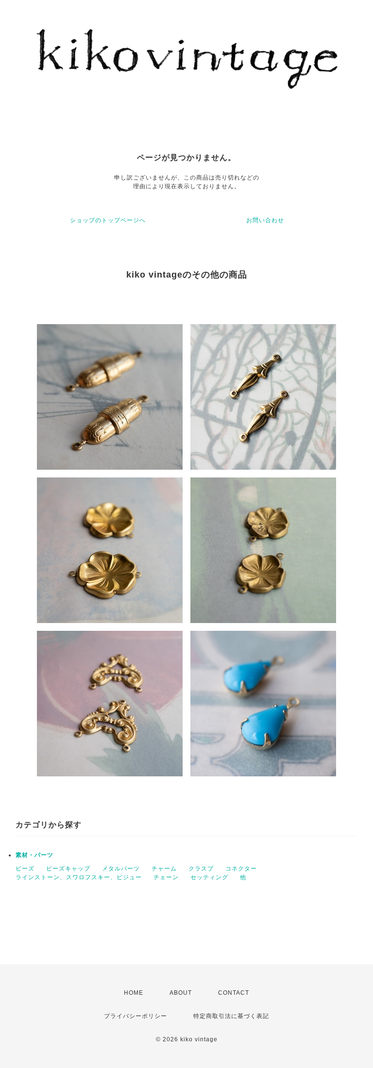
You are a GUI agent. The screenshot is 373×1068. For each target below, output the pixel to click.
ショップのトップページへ (108, 220)
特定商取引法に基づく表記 (231, 1016)
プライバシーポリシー (135, 1016)
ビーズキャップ (68, 868)
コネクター (241, 868)
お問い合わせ (265, 220)
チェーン (166, 877)
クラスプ (201, 868)
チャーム (164, 868)
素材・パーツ (34, 855)
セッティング (209, 877)
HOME (133, 992)
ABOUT (181, 992)
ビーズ (25, 868)
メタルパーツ (121, 868)
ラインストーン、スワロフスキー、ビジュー (79, 877)
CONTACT (233, 992)
